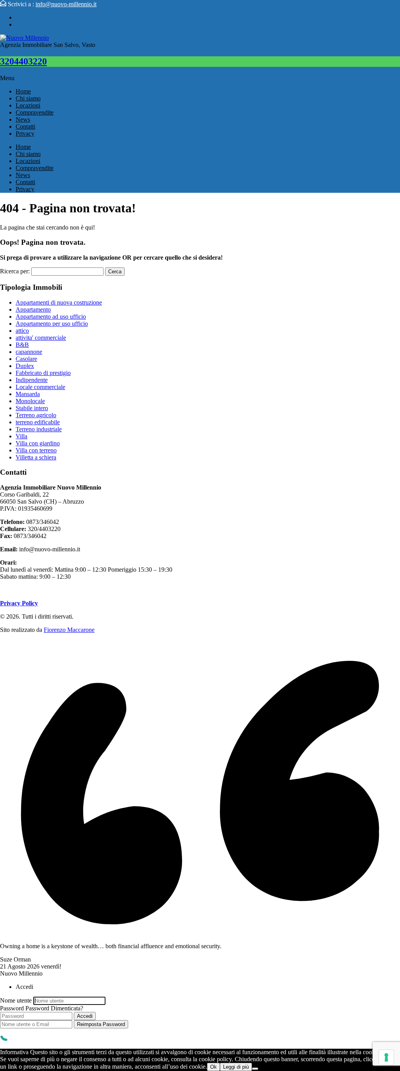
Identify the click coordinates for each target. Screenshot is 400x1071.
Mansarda (28, 394)
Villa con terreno (36, 450)
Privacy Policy (19, 603)
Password (12, 1008)
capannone (29, 351)
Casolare (26, 358)
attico (22, 330)
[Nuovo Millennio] (24, 37)
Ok (213, 1067)
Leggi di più (236, 1067)
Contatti (25, 126)
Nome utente (16, 1000)
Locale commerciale (40, 387)
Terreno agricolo (36, 415)
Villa (21, 436)
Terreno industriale (39, 429)
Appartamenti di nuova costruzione (59, 302)
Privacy (25, 133)
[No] (255, 1068)
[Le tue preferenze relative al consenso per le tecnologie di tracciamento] (386, 1057)
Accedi (85, 1016)
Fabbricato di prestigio (43, 373)
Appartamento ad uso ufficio (51, 316)
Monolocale (30, 401)
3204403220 (23, 61)
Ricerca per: (15, 271)
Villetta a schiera (36, 457)
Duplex (25, 365)
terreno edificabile (38, 422)
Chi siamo (28, 98)
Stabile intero (32, 408)
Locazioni (28, 105)
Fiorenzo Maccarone (69, 629)
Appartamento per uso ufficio (52, 323)
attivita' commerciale (41, 337)
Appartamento (33, 309)
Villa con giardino (38, 443)
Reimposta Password (101, 1024)
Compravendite (35, 112)
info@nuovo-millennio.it (66, 4)
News (23, 119)
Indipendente (32, 380)
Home (23, 91)
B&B (22, 344)
